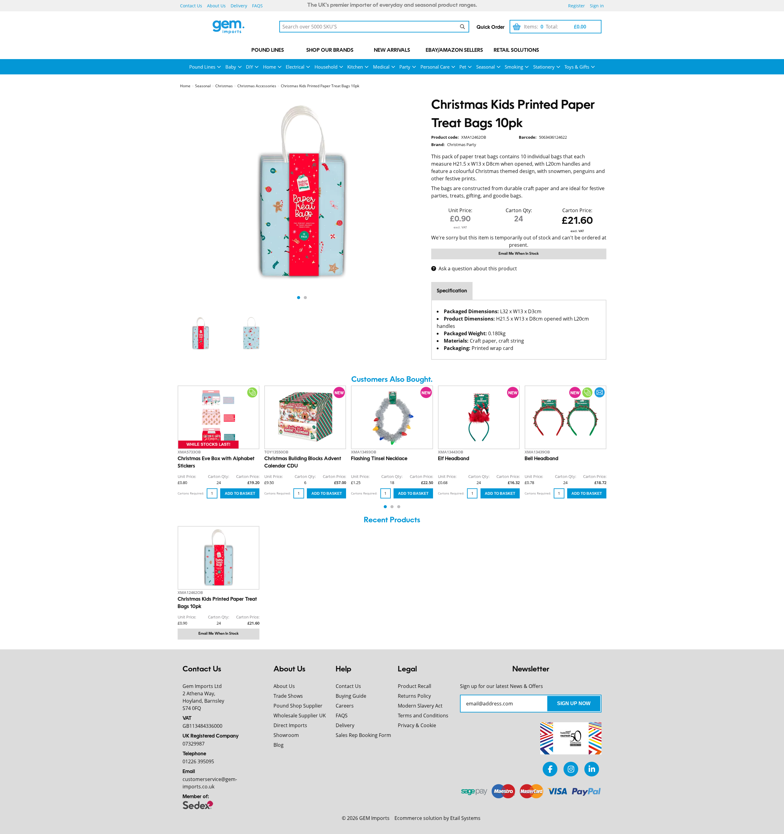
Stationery (544, 67)
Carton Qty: (519, 210)
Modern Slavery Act (420, 705)
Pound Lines (267, 50)
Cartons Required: (191, 493)
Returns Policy (414, 696)
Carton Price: (577, 210)
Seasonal (485, 67)
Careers (345, 705)
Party (404, 67)
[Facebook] (550, 769)
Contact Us (191, 6)
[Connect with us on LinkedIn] (591, 769)
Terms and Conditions (423, 715)
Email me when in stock (519, 254)
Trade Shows (288, 696)
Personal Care (435, 67)
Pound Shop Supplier (297, 705)
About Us (216, 6)
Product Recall (414, 686)
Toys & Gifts (576, 67)
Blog (278, 745)
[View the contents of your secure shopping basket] (517, 26)
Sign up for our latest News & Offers (501, 686)
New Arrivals (392, 50)
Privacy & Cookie (417, 725)
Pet (462, 67)
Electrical (295, 67)
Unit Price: (460, 210)
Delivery (239, 6)
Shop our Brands (329, 50)
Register (576, 6)
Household (326, 67)
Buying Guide (351, 696)
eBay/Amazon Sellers (454, 50)
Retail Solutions (516, 50)
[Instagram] (571, 769)
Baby (230, 67)
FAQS (257, 6)
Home (269, 67)
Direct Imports (290, 725)
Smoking (514, 67)
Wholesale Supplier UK (299, 715)
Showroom (286, 735)
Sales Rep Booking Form (363, 735)
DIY (249, 67)
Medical (381, 67)
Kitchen (355, 67)
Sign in (597, 6)
